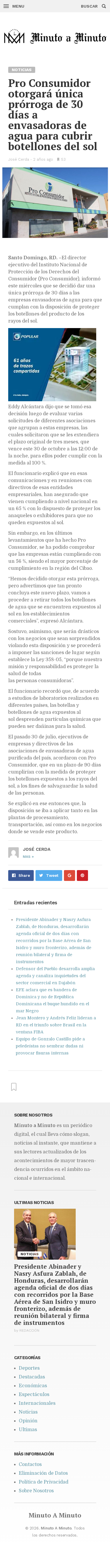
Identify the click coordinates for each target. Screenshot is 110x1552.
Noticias (28, 1412)
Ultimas (28, 1429)
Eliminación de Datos (43, 1473)
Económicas (33, 1385)
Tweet (52, 875)
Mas (28, 857)
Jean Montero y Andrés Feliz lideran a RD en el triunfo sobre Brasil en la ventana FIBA (56, 1025)
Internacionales (37, 1403)
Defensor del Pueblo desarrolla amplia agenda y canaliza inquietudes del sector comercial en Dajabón (55, 975)
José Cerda (18, 159)
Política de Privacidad (43, 1482)
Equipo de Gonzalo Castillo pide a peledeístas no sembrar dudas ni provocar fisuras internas (50, 1046)
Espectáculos (34, 1394)
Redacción (29, 1330)
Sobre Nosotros (36, 1490)
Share (24, 875)
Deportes (29, 1368)
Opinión (28, 1421)
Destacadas (32, 1377)
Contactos (30, 1464)
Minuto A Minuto (55, 1515)
